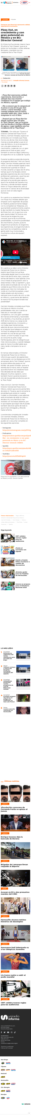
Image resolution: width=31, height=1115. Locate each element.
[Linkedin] (11, 85)
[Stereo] (3, 1084)
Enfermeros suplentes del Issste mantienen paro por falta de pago (9, 656)
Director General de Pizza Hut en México (12, 517)
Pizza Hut (3, 524)
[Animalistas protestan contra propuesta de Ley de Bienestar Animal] (23, 684)
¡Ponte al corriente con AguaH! (21, 549)
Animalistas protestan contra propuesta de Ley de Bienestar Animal (8, 685)
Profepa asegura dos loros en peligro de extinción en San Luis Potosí (9, 699)
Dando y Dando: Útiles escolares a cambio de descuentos (23, 562)
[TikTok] (15, 1032)
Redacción (6, 78)
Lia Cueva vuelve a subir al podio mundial (13, 976)
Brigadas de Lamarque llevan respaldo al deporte (14, 865)
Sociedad (5, 19)
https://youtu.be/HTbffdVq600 (14, 456)
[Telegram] (14, 85)
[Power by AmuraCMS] (26, 1104)
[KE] (3, 1098)
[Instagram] (11, 1032)
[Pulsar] (8, 1063)
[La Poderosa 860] (8, 1070)
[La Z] (13, 1084)
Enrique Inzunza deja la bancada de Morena (12, 838)
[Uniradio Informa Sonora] (10, 2)
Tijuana (13, 19)
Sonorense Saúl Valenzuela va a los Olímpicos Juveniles (15, 948)
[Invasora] (3, 1063)
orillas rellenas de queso (8, 522)
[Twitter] (5, 85)
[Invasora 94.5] (3, 1070)
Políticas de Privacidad (7, 1048)
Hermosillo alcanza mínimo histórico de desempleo (13, 921)
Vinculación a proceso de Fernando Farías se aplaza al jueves (14, 809)
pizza (25, 522)
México (24, 520)
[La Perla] (8, 1098)
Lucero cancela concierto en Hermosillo (9, 710)
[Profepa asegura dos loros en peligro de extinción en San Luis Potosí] (23, 698)
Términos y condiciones (7, 1046)
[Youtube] (8, 1032)
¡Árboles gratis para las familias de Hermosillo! (22, 573)
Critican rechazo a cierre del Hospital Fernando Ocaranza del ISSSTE (9, 670)
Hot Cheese (16, 520)
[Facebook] (8, 85)
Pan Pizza (19, 522)
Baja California (20, 515)
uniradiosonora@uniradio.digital (9, 1043)
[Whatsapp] (2, 85)
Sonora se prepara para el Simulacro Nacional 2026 (23, 585)
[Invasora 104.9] (3, 1077)
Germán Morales (5, 520)
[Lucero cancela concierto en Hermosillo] (23, 710)
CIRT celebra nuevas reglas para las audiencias (21, 538)
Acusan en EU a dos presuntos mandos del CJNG (15, 893)
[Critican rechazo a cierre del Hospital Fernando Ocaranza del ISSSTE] (23, 670)
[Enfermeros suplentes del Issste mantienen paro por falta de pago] (23, 656)
